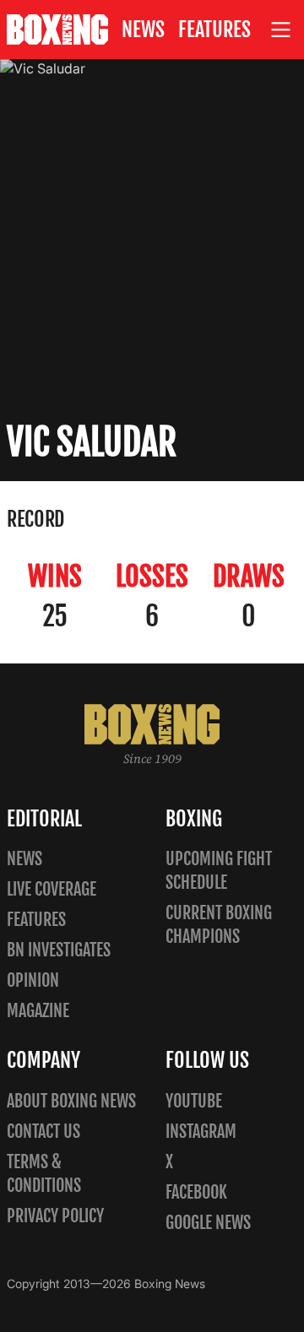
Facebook (196, 1192)
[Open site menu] (281, 30)
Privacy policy (55, 1215)
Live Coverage (51, 889)
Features (214, 29)
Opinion (33, 980)
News (143, 29)
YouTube (194, 1101)
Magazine (38, 1010)
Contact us (43, 1131)
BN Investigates (59, 950)
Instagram (201, 1131)
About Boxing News (71, 1101)
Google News (208, 1222)
